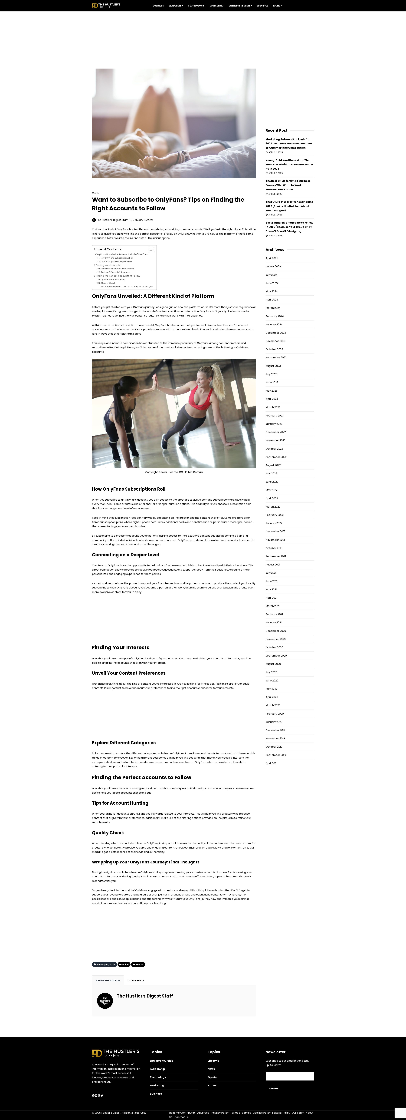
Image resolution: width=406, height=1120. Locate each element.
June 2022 (272, 482)
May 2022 (271, 490)
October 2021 (274, 548)
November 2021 (275, 540)
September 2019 (276, 755)
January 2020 (274, 722)
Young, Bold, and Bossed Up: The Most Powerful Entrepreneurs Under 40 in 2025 (289, 164)
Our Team (298, 1113)
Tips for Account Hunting (113, 279)
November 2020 (276, 639)
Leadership (176, 5)
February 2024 (275, 316)
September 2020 (276, 655)
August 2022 (273, 465)
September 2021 (276, 556)
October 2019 (274, 747)
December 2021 (275, 531)
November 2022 (275, 440)
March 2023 (273, 407)
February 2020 (275, 714)
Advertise (203, 1113)
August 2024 (273, 266)
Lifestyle (262, 5)
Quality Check (108, 282)
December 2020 (276, 631)
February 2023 (275, 415)
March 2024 (273, 308)
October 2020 (274, 647)
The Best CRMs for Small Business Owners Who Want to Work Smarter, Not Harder (288, 185)
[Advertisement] (203, 33)
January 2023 (274, 424)
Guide (104, 188)
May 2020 (272, 689)
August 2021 (273, 564)
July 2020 (271, 672)
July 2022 (271, 473)
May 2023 (271, 391)
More (276, 5)
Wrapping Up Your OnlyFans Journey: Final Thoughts (129, 286)
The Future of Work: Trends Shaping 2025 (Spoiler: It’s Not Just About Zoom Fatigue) (290, 206)
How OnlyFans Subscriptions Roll (116, 257)
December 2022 (276, 432)
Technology (196, 5)
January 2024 (274, 324)
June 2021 (272, 581)
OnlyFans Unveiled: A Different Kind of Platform (121, 254)
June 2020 (272, 680)
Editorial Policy (281, 1113)
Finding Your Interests (108, 265)
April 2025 (272, 258)
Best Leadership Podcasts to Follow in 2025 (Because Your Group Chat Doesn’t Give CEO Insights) (289, 227)
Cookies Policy (262, 1113)
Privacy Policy (220, 1113)
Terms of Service (240, 1113)
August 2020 (273, 664)
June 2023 (272, 382)
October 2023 (274, 349)
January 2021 (274, 622)
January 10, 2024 (143, 220)
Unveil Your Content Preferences (117, 268)
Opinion (213, 1077)
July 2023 (271, 374)
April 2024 (272, 299)
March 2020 (273, 705)
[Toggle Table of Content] (149, 249)
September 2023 (276, 357)
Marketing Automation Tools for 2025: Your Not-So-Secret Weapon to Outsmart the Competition (289, 143)
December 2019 (275, 730)
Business (158, 5)
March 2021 (273, 606)
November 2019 (275, 738)
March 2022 (273, 507)
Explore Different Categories (115, 272)
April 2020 (272, 697)
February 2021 (274, 614)
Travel (212, 1085)
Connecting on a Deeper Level (116, 261)
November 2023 (275, 341)
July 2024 (271, 275)
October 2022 (274, 449)
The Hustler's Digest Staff (112, 220)
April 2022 (272, 498)
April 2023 (272, 399)
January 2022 (274, 523)
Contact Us (181, 1117)
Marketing (217, 5)
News (211, 1069)
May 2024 (272, 291)
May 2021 (271, 589)
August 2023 (273, 366)
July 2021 (271, 573)
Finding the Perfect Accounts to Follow (118, 276)
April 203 (271, 763)
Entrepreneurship (240, 5)
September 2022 (276, 457)
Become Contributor (182, 1113)
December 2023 (276, 333)
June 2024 (272, 283)
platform (221, 872)
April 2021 (271, 598)
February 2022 (275, 515)
